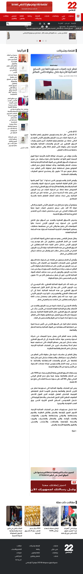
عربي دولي (63, 17)
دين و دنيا (18, 559)
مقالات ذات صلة (65, 502)
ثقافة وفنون (22, 17)
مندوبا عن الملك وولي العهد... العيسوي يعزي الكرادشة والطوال (12, 59)
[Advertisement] (54, 116)
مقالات (6, 16)
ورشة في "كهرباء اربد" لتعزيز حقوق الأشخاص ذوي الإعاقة (69, 530)
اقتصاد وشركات (38, 17)
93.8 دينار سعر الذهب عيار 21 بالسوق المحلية (32, 530)
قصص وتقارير (14, 17)
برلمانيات (55, 16)
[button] (45, 41)
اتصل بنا (60, 23)
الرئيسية (73, 23)
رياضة (30, 16)
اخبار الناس (18, 556)
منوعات (19, 553)
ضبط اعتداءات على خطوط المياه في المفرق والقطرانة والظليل (12, 79)
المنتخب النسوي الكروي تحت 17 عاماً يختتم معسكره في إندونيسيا (12, 118)
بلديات (46, 16)
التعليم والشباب (16, 549)
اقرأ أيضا (21, 50)
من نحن (67, 23)
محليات (71, 16)
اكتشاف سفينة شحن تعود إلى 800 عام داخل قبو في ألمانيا (47, 33)
